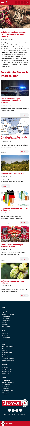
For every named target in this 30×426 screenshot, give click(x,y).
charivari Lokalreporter (8, 314)
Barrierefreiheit (6, 394)
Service (4, 377)
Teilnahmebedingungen (8, 360)
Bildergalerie (5, 373)
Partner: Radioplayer (7, 390)
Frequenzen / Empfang (8, 346)
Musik (3, 331)
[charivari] (6, 2)
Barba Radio (5, 367)
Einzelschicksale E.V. (7, 352)
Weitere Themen (6, 326)
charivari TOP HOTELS (8, 382)
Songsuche (5, 335)
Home (3, 307)
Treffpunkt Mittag (6, 371)
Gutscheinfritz (5, 388)
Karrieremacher (6, 380)
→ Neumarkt (5, 318)
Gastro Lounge (6, 386)
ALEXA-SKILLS (6, 337)
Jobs (3, 348)
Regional (4, 312)
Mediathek (5, 364)
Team (3, 344)
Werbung (4, 350)
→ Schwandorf (6, 320)
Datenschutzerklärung (8, 358)
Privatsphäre (5, 392)
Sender (4, 342)
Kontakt (4, 354)
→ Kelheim (5, 324)
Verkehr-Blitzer (6, 384)
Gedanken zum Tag (7, 369)
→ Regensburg (6, 316)
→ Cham (4, 322)
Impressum (5, 356)
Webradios (5, 333)
